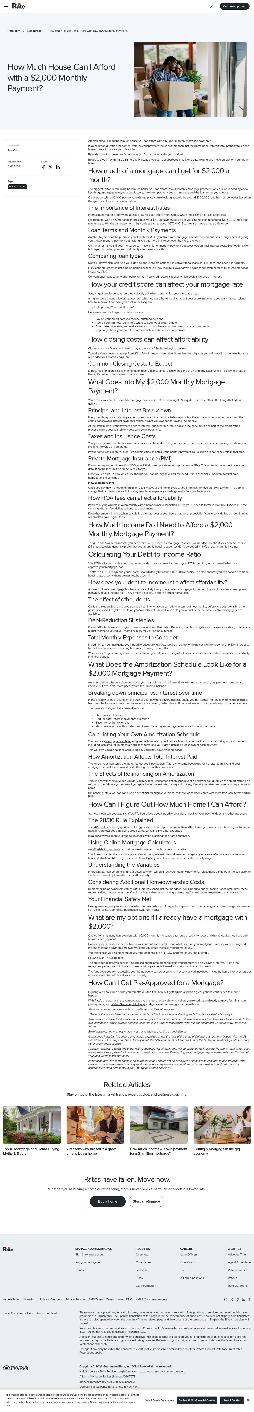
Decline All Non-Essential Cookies (197, 1400)
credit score (110, 293)
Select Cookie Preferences (159, 1400)
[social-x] (50, 167)
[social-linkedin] (57, 167)
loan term (142, 237)
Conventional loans (100, 277)
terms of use (120, 1402)
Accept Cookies (232, 1400)
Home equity (96, 944)
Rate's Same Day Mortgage (128, 1004)
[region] (127, 1401)
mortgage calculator (118, 741)
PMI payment (222, 488)
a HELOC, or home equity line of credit (184, 953)
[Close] (248, 1400)
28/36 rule (100, 827)
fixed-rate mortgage (175, 237)
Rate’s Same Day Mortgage (133, 160)
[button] (6, 6)
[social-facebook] (43, 167)
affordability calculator (106, 849)
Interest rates (96, 215)
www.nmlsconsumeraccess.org (166, 1371)
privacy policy (101, 1402)
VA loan (116, 793)
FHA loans (94, 268)
